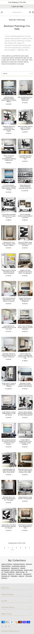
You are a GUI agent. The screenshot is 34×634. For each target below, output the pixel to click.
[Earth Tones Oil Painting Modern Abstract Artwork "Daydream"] (25, 316)
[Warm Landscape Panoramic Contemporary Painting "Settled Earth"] (8, 146)
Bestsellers (14, 576)
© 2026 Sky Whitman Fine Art (10, 631)
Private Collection (9, 572)
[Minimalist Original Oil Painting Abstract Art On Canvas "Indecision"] (8, 344)
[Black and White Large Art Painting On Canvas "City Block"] (25, 232)
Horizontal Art (27, 574)
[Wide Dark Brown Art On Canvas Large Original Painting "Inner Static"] (25, 459)
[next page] (29, 547)
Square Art (11, 574)
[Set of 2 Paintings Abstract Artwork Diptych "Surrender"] (25, 204)
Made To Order (20, 572)
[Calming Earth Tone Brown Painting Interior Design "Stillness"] (8, 232)
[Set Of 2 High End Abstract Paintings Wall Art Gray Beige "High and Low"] (25, 344)
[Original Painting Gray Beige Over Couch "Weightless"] (25, 288)
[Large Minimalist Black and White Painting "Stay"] (25, 146)
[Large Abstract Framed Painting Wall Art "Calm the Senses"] (8, 402)
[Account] (30, 12)
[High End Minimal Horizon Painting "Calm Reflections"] (25, 87)
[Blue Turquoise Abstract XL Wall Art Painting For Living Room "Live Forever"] (8, 430)
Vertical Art (19, 574)
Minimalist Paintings (19, 564)
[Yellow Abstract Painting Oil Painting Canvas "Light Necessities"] (8, 260)
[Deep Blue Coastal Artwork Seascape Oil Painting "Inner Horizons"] (25, 373)
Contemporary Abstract (18, 566)
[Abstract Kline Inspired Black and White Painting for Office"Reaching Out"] (25, 402)
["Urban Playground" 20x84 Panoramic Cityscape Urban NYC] (25, 175)
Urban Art (21, 576)
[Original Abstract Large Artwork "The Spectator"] (25, 487)
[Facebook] (2, 626)
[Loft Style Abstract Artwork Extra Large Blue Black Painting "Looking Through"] (8, 175)
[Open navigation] (5, 12)
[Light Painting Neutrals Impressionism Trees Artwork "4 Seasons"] (8, 288)
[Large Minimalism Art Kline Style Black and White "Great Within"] (8, 459)
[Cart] (33, 12)
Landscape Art (5, 568)
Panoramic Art (5, 576)
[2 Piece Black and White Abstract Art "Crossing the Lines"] (8, 204)
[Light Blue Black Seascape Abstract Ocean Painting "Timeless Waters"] (8, 87)
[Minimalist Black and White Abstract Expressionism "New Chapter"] (8, 116)
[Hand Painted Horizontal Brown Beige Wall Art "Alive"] (25, 515)
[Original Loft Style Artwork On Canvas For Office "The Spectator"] (25, 260)
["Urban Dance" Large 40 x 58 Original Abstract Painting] (8, 373)
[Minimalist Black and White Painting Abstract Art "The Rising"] (8, 487)
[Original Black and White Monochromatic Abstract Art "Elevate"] (8, 515)
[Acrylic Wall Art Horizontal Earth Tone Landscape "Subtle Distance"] (25, 430)
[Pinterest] (9, 626)
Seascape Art (15, 568)
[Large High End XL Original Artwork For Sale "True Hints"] (8, 316)
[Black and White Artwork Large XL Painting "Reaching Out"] (25, 116)
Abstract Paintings (6, 564)
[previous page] (4, 547)
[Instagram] (5, 626)
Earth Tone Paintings (17, 570)
